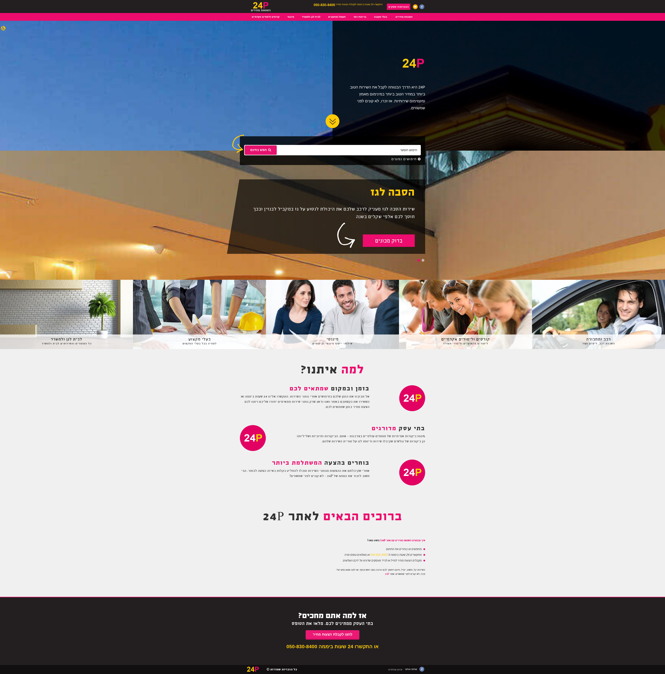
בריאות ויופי (359, 16)
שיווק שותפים (395, 669)
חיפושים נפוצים (404, 159)
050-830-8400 (324, 5)
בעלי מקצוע (380, 16)
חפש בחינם (258, 150)
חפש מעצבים (389, 241)
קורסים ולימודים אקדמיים (266, 16)
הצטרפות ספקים (398, 6)
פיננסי (290, 16)
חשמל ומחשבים (337, 16)
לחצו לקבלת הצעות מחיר (332, 634)
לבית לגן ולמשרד (311, 16)
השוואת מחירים (404, 16)
